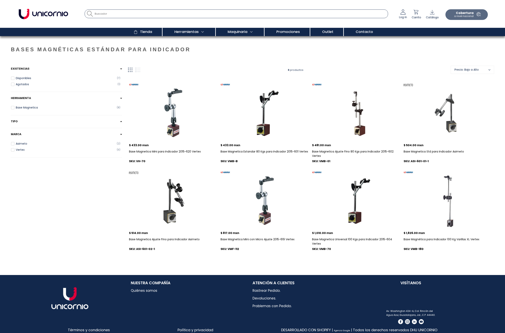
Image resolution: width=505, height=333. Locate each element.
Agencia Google (342, 330)
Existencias (20, 69)
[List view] (138, 70)
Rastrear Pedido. (266, 290)
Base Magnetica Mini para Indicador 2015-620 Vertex (165, 151)
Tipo (14, 121)
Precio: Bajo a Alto (466, 70)
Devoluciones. (264, 298)
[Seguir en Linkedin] (414, 321)
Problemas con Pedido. (272, 306)
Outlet (327, 31)
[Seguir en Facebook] (400, 321)
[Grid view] (130, 70)
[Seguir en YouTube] (421, 321)
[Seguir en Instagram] (407, 321)
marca (16, 134)
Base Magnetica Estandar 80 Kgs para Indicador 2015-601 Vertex (264, 151)
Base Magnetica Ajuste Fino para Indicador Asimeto (164, 239)
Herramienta (21, 98)
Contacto (364, 31)
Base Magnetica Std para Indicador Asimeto (434, 151)
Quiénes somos (144, 290)
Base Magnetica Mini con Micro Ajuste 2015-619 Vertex (258, 239)
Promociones (288, 31)
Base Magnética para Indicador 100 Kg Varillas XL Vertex (441, 239)
